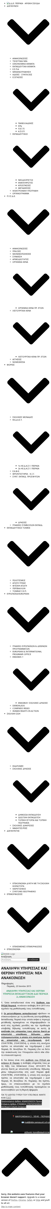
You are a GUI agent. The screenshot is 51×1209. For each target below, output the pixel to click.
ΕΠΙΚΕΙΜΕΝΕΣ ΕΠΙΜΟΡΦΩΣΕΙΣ (27, 946)
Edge (38, 1200)
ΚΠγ (20, 126)
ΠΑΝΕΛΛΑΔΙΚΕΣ (25, 123)
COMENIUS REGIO (21, 708)
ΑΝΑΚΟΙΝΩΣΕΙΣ (20, 58)
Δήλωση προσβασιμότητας (37, 1132)
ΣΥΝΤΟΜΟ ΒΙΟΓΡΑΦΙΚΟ (24, 891)
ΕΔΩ (8, 1097)
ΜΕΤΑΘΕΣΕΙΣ (24, 188)
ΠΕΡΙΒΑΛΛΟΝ (18, 588)
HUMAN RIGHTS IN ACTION (25, 711)
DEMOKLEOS (18, 705)
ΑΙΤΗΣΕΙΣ (17, 359)
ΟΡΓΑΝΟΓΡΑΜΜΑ (20, 193)
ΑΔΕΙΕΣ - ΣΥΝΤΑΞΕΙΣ (22, 74)
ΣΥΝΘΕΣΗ (17, 256)
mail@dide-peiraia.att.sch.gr (37, 1122)
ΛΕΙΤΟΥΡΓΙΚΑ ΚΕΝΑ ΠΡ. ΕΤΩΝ (32, 356)
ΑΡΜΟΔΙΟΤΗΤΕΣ (20, 259)
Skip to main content (11, 1206)
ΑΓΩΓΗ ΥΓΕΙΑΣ (19, 583)
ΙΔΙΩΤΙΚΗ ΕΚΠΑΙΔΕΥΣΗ (29, 817)
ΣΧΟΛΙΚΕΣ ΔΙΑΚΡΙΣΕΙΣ (23, 825)
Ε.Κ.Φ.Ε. (16, 471)
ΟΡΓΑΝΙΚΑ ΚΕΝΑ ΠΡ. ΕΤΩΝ (30, 308)
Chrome (22, 1200)
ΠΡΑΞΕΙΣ (16, 251)
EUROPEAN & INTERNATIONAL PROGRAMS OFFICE (27, 653)
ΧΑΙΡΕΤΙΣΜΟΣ (19, 888)
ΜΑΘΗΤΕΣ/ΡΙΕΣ (19, 828)
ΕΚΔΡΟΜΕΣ (18, 766)
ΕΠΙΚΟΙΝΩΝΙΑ (13, 949)
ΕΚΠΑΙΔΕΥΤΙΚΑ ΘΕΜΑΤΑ (23, 66)
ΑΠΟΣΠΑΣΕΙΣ (24, 185)
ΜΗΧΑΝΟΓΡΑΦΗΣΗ (21, 71)
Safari (29, 1200)
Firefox (14, 1200)
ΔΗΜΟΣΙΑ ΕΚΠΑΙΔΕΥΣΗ (29, 814)
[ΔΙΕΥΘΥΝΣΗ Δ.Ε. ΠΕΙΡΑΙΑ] (8, 954)
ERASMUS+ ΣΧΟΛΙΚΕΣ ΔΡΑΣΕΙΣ (33, 703)
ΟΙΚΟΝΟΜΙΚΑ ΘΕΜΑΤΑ (23, 63)
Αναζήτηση (6, 956)
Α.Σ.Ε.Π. (21, 131)
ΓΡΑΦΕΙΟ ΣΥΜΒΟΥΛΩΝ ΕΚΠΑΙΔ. (27, 525)
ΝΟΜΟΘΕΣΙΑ (18, 362)
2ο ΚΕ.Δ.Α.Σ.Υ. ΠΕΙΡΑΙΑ (28, 468)
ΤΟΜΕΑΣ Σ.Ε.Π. (19, 591)
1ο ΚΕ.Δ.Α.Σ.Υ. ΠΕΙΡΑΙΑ (28, 465)
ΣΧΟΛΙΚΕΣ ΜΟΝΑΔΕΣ (22, 417)
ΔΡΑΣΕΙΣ (22, 522)
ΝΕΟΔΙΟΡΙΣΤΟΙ (25, 180)
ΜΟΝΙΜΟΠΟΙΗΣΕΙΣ (21, 254)
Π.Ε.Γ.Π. (21, 128)
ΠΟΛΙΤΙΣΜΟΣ (18, 580)
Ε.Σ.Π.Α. (15, 69)
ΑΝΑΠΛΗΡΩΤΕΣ (25, 182)
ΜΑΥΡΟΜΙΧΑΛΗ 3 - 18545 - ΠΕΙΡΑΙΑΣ (32, 1116)
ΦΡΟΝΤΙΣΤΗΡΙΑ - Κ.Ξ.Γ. (23, 474)
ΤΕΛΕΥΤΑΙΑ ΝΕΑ (19, 61)
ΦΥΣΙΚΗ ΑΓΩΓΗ (19, 585)
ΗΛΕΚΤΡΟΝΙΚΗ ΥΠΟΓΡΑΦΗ (25, 190)
